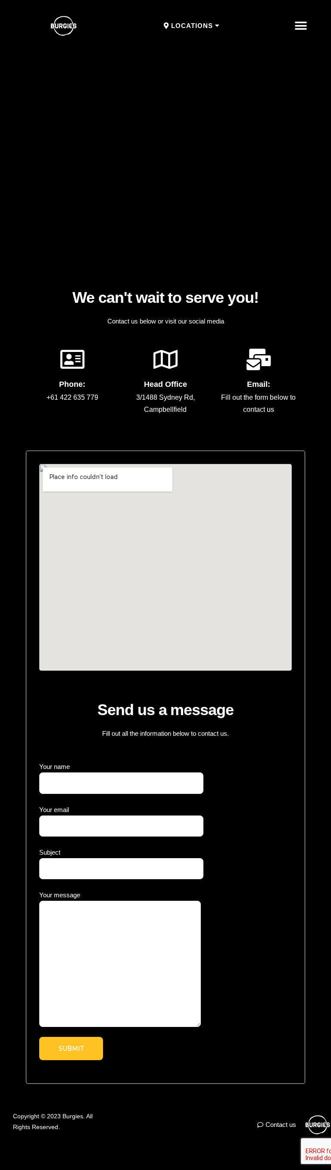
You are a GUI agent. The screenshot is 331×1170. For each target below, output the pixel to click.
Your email (54, 809)
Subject (49, 852)
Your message (59, 895)
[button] (191, 26)
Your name (54, 766)
